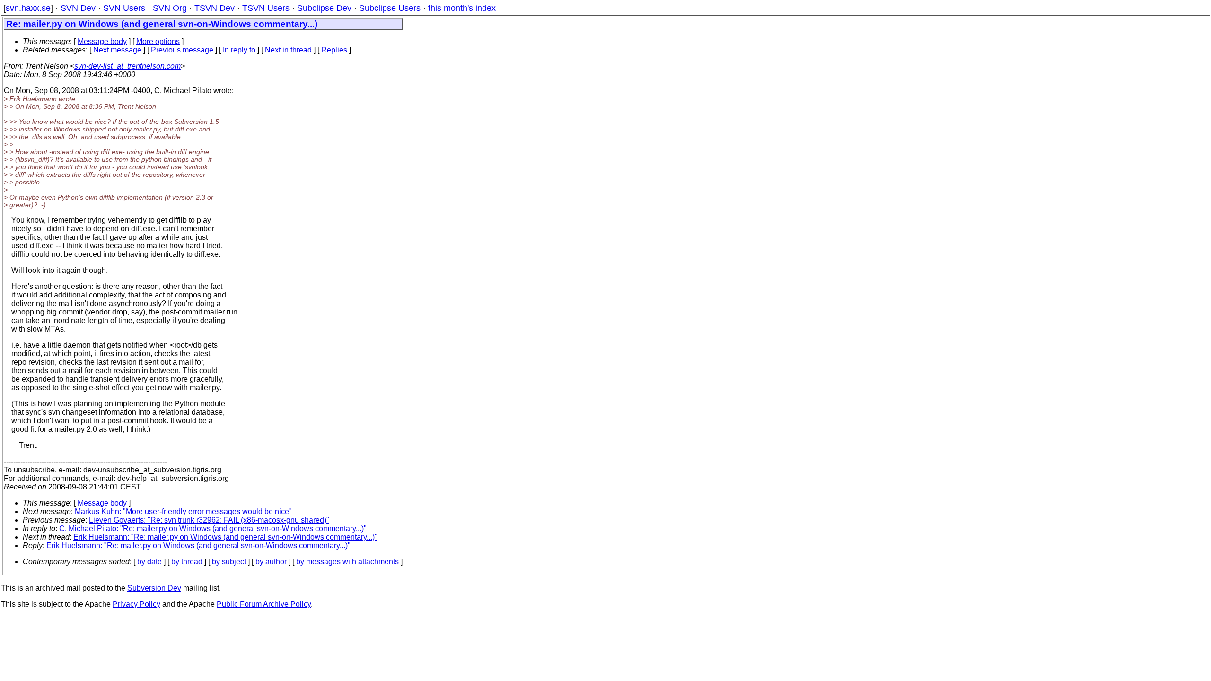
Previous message (182, 50)
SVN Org (170, 8)
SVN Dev (78, 8)
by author (271, 562)
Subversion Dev (154, 588)
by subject (229, 562)
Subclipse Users (390, 8)
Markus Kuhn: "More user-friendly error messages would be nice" (183, 511)
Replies (334, 50)
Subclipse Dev (324, 8)
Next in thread (288, 50)
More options (158, 41)
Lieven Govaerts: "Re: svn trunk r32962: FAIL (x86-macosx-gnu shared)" (209, 520)
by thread (186, 562)
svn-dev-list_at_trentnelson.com (127, 66)
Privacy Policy (136, 604)
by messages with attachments (347, 562)
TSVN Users (266, 8)
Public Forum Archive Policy (264, 604)
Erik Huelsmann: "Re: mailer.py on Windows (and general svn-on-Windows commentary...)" (225, 537)
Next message (117, 50)
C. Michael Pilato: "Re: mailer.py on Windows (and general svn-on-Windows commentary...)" (213, 528)
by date (149, 562)
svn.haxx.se (28, 8)
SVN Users (124, 8)
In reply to (239, 50)
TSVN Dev (214, 8)
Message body (102, 41)
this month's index (462, 8)
